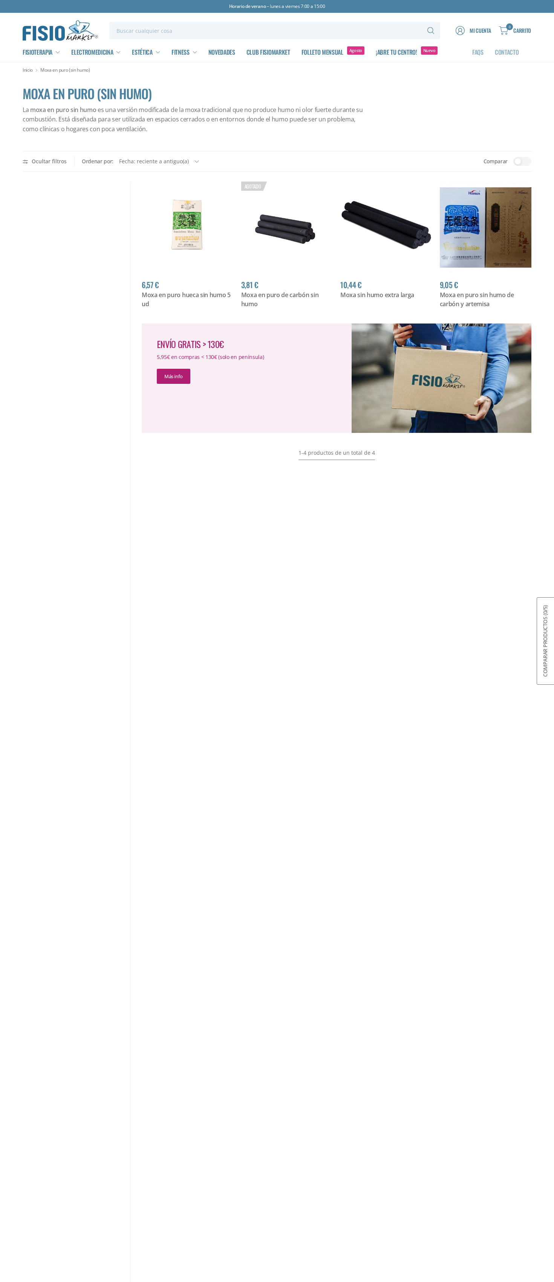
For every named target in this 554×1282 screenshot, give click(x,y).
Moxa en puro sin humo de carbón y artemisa (477, 299)
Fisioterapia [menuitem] (37, 52)
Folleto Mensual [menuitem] (322, 52)
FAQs (478, 52)
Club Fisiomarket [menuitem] (268, 52)
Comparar (496, 161)
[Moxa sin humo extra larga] (386, 227)
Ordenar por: (97, 161)
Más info (173, 376)
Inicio (28, 70)
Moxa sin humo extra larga (377, 295)
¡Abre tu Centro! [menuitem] (396, 52)
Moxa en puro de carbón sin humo (280, 299)
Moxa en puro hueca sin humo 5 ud (186, 299)
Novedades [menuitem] (221, 52)
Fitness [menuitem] (180, 52)
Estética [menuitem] (142, 52)
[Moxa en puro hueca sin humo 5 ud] (188, 227)
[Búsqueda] (430, 30)
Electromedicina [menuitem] (92, 52)
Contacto (507, 52)
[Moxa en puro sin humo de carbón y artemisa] (486, 227)
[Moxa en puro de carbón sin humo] (287, 227)
